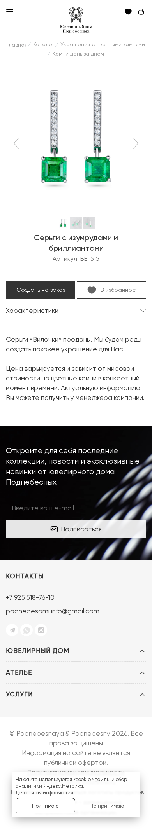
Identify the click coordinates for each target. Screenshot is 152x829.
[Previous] (17, 143)
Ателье (19, 672)
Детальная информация (44, 793)
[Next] (134, 143)
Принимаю (45, 806)
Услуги (19, 694)
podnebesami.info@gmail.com (52, 611)
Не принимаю (107, 806)
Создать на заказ (40, 289)
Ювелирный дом (37, 650)
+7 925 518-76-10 (30, 597)
